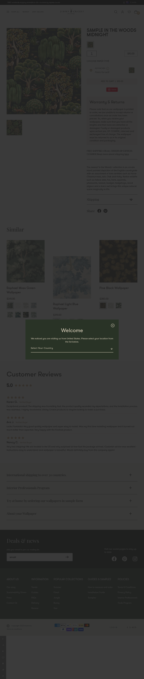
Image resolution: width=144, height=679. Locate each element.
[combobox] (72, 349)
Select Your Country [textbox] (42, 348)
